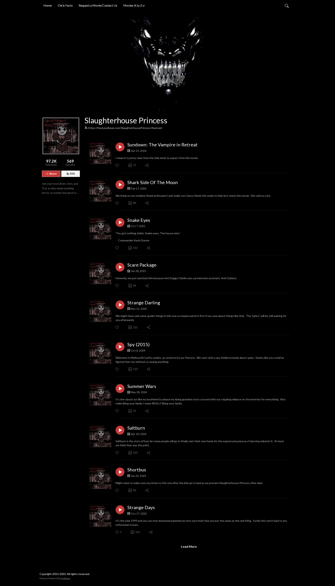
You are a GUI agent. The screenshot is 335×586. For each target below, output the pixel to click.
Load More (189, 546)
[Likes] (117, 165)
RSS (72, 173)
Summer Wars (141, 386)
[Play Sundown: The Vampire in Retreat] (120, 146)
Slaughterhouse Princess (126, 120)
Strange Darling (143, 302)
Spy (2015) (138, 344)
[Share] (147, 165)
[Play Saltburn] (120, 430)
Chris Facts (65, 5)
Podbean (65, 578)
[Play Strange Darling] (120, 304)
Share (53, 173)
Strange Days (141, 507)
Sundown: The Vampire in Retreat (162, 144)
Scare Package (141, 265)
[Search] (286, 5)
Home (47, 5)
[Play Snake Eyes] (120, 222)
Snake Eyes (138, 220)
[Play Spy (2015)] (120, 346)
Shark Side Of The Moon (152, 182)
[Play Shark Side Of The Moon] (120, 184)
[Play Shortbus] (120, 472)
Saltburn (136, 428)
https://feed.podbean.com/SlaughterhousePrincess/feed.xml (125, 128)
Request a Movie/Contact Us (98, 5)
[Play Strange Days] (120, 509)
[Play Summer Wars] (120, 388)
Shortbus (136, 469)
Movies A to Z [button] (132, 5)
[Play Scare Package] (120, 267)
